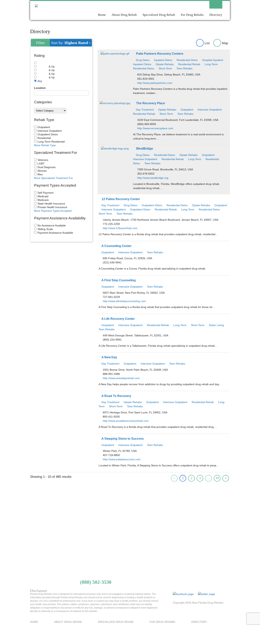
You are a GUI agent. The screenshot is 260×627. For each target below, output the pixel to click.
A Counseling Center (116, 246)
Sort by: (69, 43)
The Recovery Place (150, 103)
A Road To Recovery (116, 396)
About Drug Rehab (124, 14)
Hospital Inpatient (212, 60)
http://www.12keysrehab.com (120, 228)
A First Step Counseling (118, 280)
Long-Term (211, 64)
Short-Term (165, 68)
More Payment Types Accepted (53, 210)
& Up (51, 66)
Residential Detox (187, 60)
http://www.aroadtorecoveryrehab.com (126, 420)
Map (224, 43)
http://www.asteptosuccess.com (121, 459)
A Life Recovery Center (118, 318)
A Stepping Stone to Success (122, 438)
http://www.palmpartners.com (154, 82)
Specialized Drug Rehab (159, 14)
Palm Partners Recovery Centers (159, 53)
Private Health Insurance (52, 207)
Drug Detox (142, 60)
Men (40, 174)
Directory (215, 14)
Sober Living (216, 325)
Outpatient (43, 127)
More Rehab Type (45, 145)
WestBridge (144, 148)
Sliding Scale (45, 229)
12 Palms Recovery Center (121, 199)
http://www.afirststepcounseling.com (124, 301)
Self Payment (45, 192)
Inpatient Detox (162, 60)
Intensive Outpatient (49, 130)
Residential (44, 138)
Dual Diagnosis (46, 167)
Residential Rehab (188, 64)
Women (42, 170)
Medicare (43, 199)
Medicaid (42, 196)
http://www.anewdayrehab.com (121, 378)
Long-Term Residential (51, 141)
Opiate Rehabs (164, 64)
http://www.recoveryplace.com (155, 128)
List (207, 43)
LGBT (41, 163)
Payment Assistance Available (55, 232)
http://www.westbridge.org (152, 177)
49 (217, 478)
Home (102, 14)
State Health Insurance (51, 203)
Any (39, 81)
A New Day (109, 357)
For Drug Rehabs (192, 14)
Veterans (42, 159)
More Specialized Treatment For (53, 178)
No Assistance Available (51, 225)
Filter (40, 43)
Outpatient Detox (47, 134)
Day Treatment (144, 109)
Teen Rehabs (184, 68)
